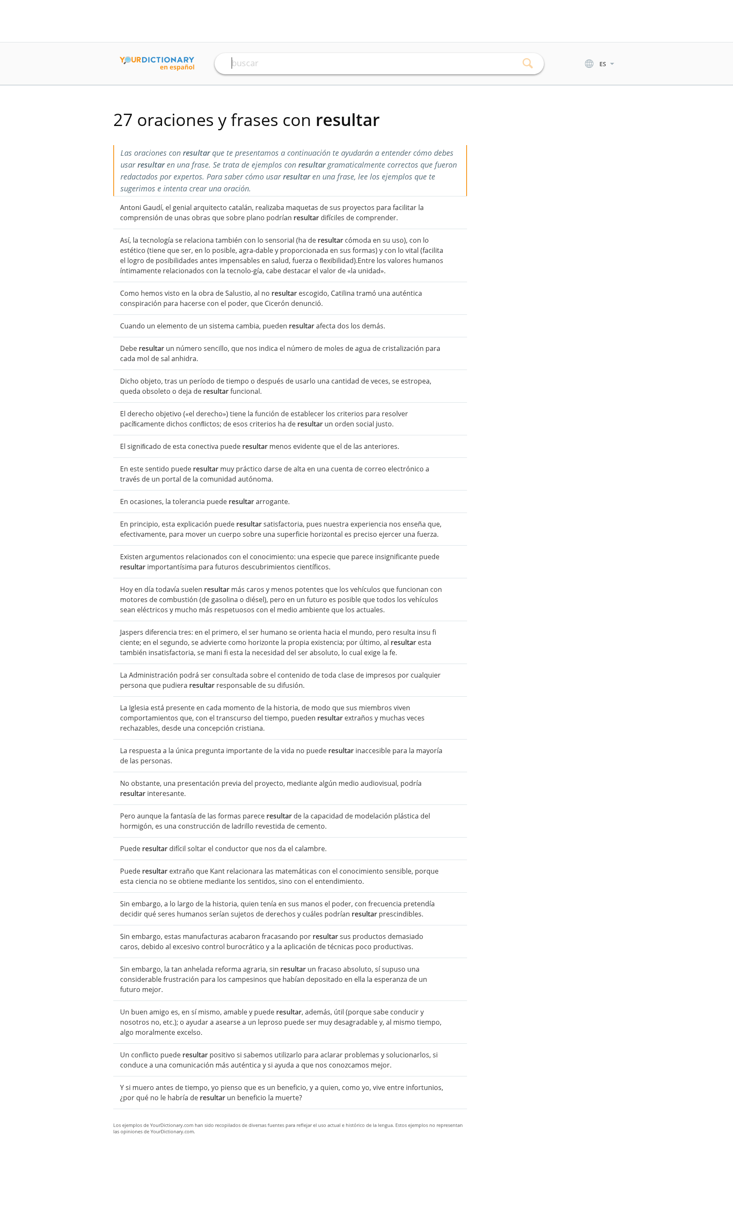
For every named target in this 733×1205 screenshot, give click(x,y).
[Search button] (528, 63)
